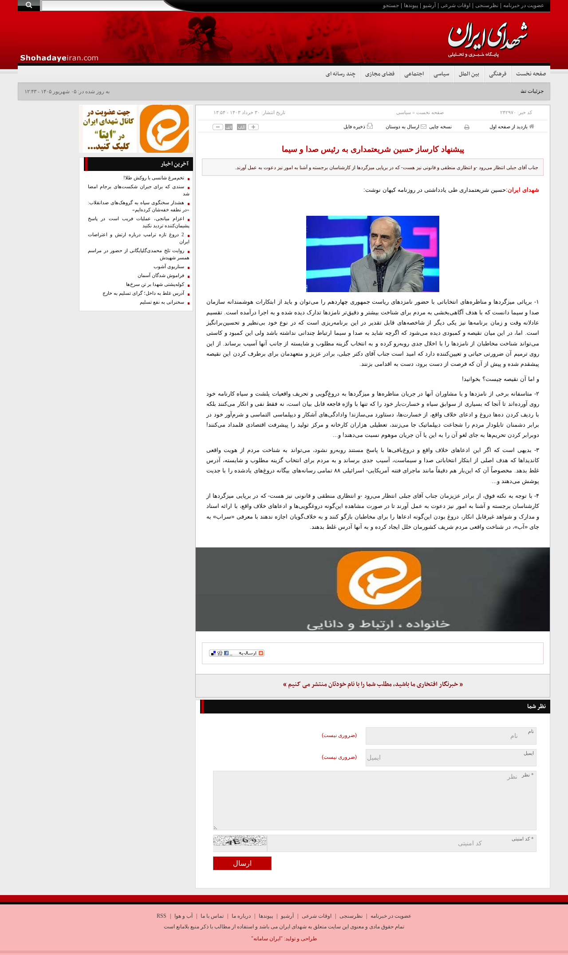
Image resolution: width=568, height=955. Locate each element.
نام (531, 731)
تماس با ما (212, 916)
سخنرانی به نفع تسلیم (162, 302)
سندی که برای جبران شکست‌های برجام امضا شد (138, 190)
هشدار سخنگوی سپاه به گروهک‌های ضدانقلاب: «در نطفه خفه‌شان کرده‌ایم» (138, 206)
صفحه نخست (531, 74)
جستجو (391, 5)
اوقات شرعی (455, 5)
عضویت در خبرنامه (523, 5)
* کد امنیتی (523, 838)
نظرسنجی (486, 5)
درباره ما (241, 916)
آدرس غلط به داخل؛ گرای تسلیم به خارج (143, 293)
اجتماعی (414, 74)
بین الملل (469, 74)
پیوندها (411, 5)
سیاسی (441, 74)
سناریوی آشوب (169, 266)
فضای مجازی (379, 74)
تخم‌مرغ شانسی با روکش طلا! (153, 177)
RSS (161, 916)
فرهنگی (497, 74)
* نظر (528, 775)
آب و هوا (183, 916)
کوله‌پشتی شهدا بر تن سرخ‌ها (155, 284)
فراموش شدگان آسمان (161, 275)
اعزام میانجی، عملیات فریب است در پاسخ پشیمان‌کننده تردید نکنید (138, 222)
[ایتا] (373, 589)
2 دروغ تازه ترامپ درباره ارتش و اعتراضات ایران (138, 238)
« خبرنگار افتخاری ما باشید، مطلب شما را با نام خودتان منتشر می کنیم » (373, 684)
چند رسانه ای (340, 74)
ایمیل (529, 753)
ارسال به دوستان (403, 126)
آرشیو (429, 5)
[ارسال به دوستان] (423, 126)
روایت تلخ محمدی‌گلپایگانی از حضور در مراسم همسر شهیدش (138, 254)
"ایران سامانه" (267, 938)
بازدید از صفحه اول (509, 126)
